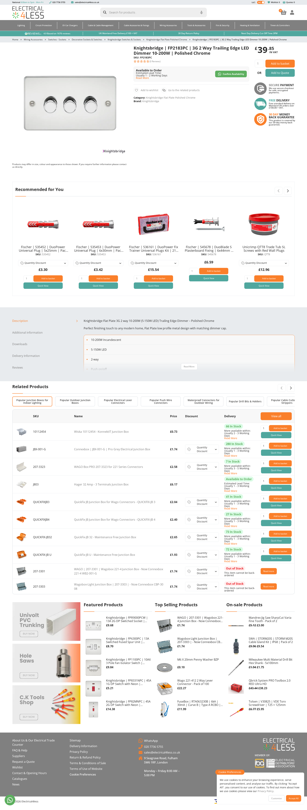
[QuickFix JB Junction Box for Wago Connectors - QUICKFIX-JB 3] (21, 502)
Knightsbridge (150, 101)
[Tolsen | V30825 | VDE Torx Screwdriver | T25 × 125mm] (236, 709)
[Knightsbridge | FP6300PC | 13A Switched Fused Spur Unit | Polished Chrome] (93, 647)
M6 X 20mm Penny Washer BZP (198, 660)
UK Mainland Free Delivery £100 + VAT (118, 33)
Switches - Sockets (57, 39)
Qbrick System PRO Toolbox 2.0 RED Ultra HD (269, 682)
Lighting (21, 25)
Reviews (17, 367)
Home (15, 39)
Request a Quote (23, 762)
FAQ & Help (19, 750)
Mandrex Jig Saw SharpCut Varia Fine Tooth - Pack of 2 (270, 619)
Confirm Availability (233, 73)
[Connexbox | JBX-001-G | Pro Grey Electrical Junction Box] (21, 449)
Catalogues (19, 779)
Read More (189, 366)
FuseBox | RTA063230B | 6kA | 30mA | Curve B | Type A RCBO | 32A (199, 703)
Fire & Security (222, 25)
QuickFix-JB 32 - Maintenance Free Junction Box (105, 537)
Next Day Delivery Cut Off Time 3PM (259, 33)
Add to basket (280, 64)
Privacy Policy (79, 752)
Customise (276, 798)
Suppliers (18, 756)
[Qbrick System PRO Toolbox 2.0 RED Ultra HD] (236, 688)
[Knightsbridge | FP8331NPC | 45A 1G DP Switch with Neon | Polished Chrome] (93, 688)
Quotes (289, 2)
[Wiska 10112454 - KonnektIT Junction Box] (21, 431)
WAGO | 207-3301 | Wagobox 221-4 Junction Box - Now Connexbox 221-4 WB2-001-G (200, 619)
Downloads (19, 344)
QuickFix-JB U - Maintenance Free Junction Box (104, 555)
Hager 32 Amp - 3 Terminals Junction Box (101, 484)
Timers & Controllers (280, 25)
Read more (268, 571)
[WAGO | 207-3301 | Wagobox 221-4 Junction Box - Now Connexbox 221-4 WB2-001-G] (21, 571)
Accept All (293, 798)
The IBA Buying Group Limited (259, 763)
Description (20, 321)
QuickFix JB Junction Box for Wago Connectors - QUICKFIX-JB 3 (114, 502)
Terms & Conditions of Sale (88, 763)
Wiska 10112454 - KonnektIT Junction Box (101, 432)
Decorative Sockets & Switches (87, 39)
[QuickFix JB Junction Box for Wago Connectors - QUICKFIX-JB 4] (21, 519)
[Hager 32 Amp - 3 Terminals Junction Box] (21, 484)
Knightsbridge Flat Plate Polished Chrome (166, 39)
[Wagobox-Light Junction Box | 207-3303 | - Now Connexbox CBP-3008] (21, 586)
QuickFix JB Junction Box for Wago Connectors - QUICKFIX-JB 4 (114, 520)
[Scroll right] (288, 191)
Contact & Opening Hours (29, 773)
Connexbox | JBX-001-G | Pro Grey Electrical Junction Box (112, 449)
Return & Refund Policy (85, 757)
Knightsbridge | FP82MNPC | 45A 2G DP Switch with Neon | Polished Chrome (128, 703)
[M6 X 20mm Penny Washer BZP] (164, 667)
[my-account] (292, 12)
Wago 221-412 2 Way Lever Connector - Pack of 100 (195, 682)
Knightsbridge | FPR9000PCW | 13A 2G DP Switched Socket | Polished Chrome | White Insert (127, 619)
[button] (122, 51)
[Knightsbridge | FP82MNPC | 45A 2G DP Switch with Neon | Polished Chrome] (93, 709)
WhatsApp (151, 741)
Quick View (43, 285)
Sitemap (75, 740)
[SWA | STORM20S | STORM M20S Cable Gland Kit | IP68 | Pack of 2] (236, 647)
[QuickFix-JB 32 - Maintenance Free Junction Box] (21, 537)
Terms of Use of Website (86, 769)
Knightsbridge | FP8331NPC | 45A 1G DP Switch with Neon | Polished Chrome (128, 682)
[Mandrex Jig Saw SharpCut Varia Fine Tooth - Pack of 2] (236, 626)
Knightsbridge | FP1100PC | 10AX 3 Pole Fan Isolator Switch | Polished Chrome (128, 661)
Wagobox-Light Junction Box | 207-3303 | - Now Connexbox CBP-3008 (200, 640)
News (16, 784)
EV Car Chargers (70, 25)
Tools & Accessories (196, 25)
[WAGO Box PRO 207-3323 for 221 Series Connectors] (21, 467)
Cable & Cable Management (100, 25)
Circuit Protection (44, 25)
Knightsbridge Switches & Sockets (124, 39)
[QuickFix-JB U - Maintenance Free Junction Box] (21, 554)
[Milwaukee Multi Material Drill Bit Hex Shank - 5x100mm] (236, 667)
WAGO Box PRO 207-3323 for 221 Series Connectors (108, 467)
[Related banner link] (46, 621)
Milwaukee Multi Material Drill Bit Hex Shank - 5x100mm (270, 661)
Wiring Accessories (168, 25)
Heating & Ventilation (250, 25)
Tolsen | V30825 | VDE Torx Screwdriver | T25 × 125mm (267, 703)
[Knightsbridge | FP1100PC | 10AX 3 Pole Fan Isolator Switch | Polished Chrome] (93, 667)
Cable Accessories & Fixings (136, 25)
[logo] (28, 12)
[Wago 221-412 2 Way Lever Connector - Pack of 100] (164, 688)
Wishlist (274, 2)
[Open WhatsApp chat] (10, 800)
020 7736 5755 (58, 2)
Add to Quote (280, 73)
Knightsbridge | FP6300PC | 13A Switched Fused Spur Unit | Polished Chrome (127, 640)
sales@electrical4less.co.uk (87, 2)
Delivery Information (26, 356)
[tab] (46, 321)
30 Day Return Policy (188, 33)
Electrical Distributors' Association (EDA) (280, 763)
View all (276, 416)
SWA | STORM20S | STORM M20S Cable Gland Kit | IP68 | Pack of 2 (271, 640)
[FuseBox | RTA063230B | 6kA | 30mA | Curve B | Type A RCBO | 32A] (164, 709)
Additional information (27, 332)
